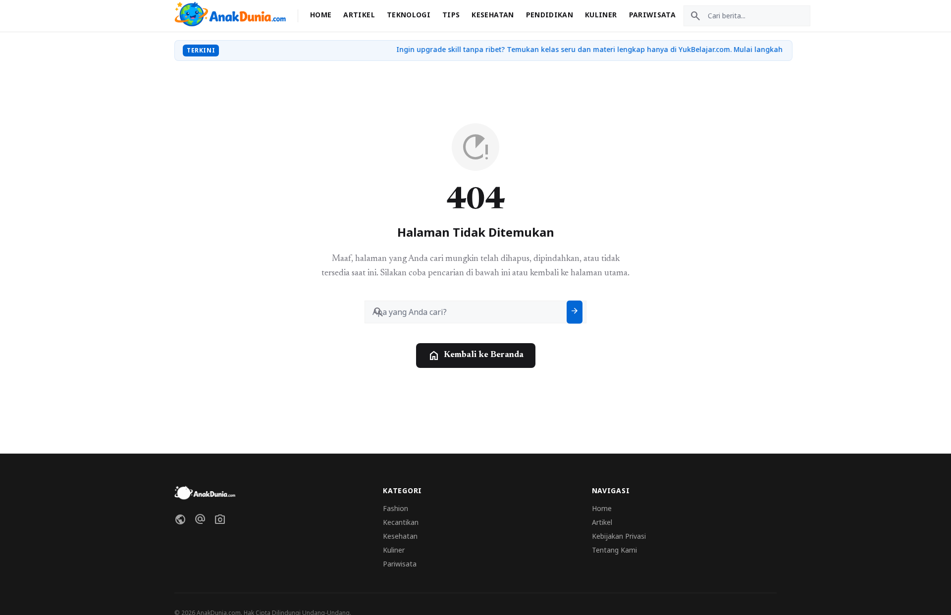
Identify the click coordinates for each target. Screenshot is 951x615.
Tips (451, 14)
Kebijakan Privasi (619, 536)
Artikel (358, 14)
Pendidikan (550, 14)
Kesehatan (493, 14)
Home (320, 14)
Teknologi (408, 14)
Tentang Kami (614, 550)
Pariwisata (652, 14)
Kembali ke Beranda (476, 355)
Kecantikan (401, 522)
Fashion (395, 508)
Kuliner (601, 14)
